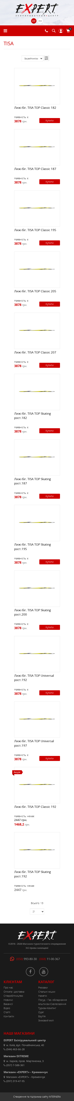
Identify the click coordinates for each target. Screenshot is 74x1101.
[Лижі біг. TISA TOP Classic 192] (37, 784)
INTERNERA (55, 1096)
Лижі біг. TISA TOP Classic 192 (35, 807)
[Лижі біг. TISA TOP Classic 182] (37, 85)
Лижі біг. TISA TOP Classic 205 (35, 291)
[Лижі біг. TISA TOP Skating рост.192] (37, 849)
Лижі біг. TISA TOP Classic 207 (35, 352)
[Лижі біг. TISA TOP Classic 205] (37, 269)
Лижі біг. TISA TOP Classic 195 (35, 230)
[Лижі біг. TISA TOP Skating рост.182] (37, 391)
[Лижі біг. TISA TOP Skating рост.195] (37, 522)
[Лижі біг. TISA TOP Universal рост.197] (37, 719)
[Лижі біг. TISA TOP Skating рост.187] (37, 457)
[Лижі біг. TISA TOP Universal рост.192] (37, 653)
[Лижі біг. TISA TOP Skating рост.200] (37, 588)
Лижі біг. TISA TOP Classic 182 (35, 108)
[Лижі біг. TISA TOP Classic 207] (37, 330)
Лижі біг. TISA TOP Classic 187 (35, 169)
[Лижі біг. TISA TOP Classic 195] (37, 208)
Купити (50, 120)
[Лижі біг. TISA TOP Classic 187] (37, 146)
